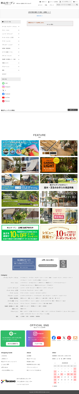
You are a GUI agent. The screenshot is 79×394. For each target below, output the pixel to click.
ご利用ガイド (4, 358)
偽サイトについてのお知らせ (34, 370)
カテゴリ (40, 5)
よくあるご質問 (5, 364)
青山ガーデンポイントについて (9, 361)
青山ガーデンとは (31, 358)
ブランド (52, 5)
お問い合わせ (4, 367)
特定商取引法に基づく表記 (33, 364)
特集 (46, 5)
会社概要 (29, 355)
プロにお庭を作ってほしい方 (24, 381)
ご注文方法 (4, 355)
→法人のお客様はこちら (7, 370)
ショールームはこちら (22, 384)
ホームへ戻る (50, 24)
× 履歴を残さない (72, 109)
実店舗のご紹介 (30, 361)
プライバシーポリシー (32, 367)
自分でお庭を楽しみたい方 (23, 378)
